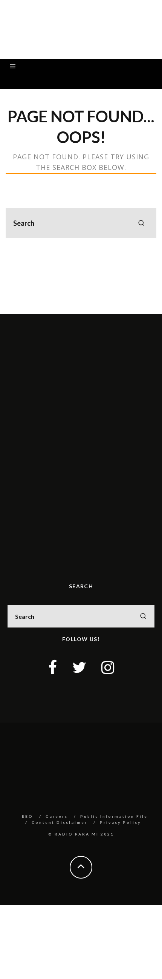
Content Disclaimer (59, 822)
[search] (141, 223)
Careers (57, 816)
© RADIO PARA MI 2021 (81, 834)
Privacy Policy (120, 822)
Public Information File (114, 816)
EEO (27, 816)
